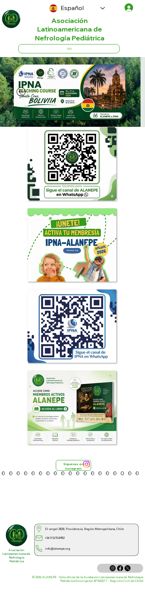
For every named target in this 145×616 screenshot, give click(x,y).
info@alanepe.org (57, 548)
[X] (127, 568)
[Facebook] (120, 568)
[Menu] (69, 48)
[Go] (21, 92)
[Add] (11, 19)
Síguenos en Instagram (73, 466)
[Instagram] (86, 464)
